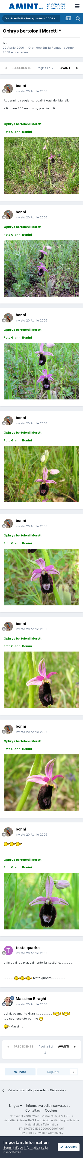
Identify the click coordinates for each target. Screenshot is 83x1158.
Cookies (51, 1110)
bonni (7, 43)
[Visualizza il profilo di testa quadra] (8, 950)
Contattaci (33, 1110)
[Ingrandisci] (7, 844)
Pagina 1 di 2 (46, 68)
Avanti (65, 68)
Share (21, 1072)
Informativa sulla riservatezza (48, 1105)
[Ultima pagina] (77, 68)
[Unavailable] (41, 165)
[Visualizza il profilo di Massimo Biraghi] (8, 1001)
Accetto (70, 1147)
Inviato (31, 91)
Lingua (14, 1105)
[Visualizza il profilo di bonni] (8, 88)
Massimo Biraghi (31, 998)
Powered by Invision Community (41, 1132)
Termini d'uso (13, 1147)
